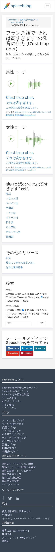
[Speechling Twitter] (11, 499)
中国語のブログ (10, 451)
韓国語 (9, 236)
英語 (8, 193)
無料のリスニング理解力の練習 (19, 467)
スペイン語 (12, 203)
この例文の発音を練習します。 (23, 107)
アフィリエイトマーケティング (19, 537)
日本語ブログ (9, 448)
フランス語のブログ (13, 424)
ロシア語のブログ (11, 441)
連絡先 (5, 540)
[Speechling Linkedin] (19, 499)
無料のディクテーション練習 (17, 463)
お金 (8, 257)
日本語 (9, 222)
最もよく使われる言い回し (20, 262)
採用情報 (7, 534)
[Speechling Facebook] (5, 499)
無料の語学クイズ (11, 474)
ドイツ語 (11, 212)
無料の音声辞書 (16, 22)
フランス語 (12, 198)
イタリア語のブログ (13, 434)
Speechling (12, 20)
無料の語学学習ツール (29, 20)
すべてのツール (10, 484)
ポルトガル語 (13, 231)
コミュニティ (9, 408)
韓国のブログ (9, 444)
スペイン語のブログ (13, 420)
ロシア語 (11, 227)
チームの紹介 (9, 397)
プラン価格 (8, 404)
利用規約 (7, 514)
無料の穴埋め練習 (11, 477)
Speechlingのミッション (15, 391)
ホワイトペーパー (11, 401)
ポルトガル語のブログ (14, 437)
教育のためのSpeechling (15, 530)
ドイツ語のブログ (11, 430)
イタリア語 (12, 217)
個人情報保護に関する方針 (16, 511)
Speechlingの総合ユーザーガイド (20, 387)
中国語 (9, 208)
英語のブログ (9, 427)
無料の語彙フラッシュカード (17, 470)
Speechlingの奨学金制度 (15, 394)
